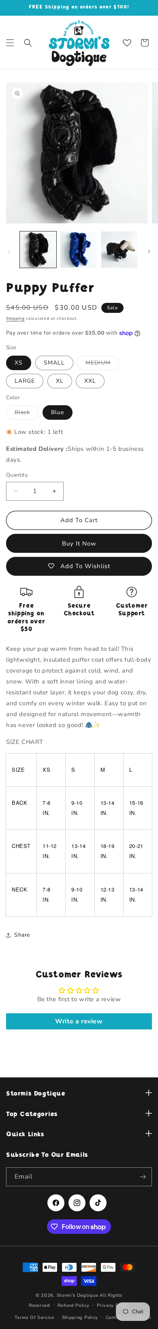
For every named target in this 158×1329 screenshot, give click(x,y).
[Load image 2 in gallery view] (78, 249)
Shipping (15, 318)
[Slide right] (149, 251)
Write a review (78, 1021)
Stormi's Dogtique (77, 1295)
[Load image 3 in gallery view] (119, 249)
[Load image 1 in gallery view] (38, 249)
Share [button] (22, 935)
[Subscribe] (143, 1176)
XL (60, 381)
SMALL (54, 363)
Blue (57, 412)
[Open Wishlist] (127, 43)
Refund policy (73, 1305)
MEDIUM (102, 364)
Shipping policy (80, 1317)
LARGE (25, 381)
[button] (10, 43)
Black (26, 414)
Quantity (17, 475)
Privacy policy (113, 1305)
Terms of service (34, 1317)
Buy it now (79, 544)
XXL (90, 381)
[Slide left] (9, 251)
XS (19, 363)
